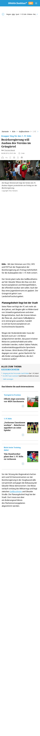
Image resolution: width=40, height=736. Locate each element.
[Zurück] (3, 14)
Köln (13, 131)
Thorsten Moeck (9, 150)
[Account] (36, 3)
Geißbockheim (24, 131)
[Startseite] (17, 3)
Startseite (5, 131)
